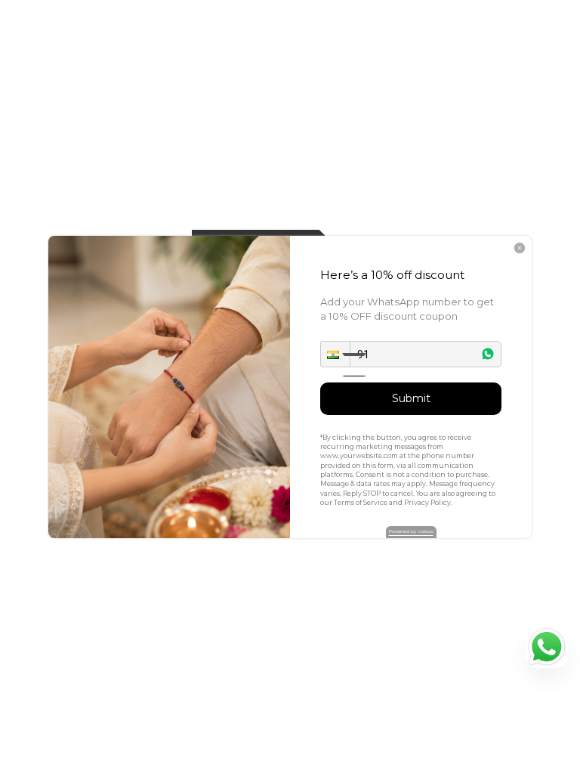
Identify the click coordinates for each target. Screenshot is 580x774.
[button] (335, 354)
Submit (411, 398)
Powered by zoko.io (411, 531)
